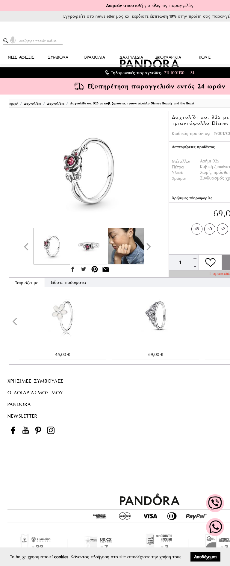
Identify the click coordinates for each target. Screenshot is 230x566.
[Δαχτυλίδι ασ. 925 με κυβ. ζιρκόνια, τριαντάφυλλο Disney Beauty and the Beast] (89, 171)
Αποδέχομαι (205, 556)
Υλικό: (177, 172)
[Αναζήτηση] (6, 41)
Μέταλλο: (181, 161)
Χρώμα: (179, 178)
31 (192, 72)
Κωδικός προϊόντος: (191, 133)
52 (223, 229)
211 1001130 (174, 72)
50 (210, 229)
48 (197, 229)
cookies (61, 556)
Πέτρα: (178, 167)
